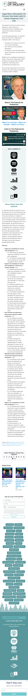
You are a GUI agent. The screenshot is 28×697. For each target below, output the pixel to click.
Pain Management (19, 546)
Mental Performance (14, 578)
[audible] (14, 185)
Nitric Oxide (9, 599)
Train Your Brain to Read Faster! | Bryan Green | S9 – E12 (7, 482)
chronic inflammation (10, 590)
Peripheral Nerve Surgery (14, 556)
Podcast (7, 445)
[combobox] (5, 507)
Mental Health (14, 549)
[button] (3, 479)
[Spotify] (14, 160)
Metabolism (20, 571)
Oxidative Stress (14, 587)
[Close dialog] (26, 681)
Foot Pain (20, 590)
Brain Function (8, 546)
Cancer (18, 543)
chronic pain (8, 527)
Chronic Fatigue (20, 562)
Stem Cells (18, 584)
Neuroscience (9, 540)
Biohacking (9, 537)
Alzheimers (18, 537)
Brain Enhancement (9, 581)
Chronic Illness (11, 559)
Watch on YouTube (9, 122)
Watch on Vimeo (17, 124)
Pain (19, 530)
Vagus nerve (18, 445)
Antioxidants (21, 596)
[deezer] (14, 177)
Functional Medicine (9, 571)
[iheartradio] (14, 169)
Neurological (8, 443)
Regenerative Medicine (14, 552)
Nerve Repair (20, 581)
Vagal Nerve (12, 445)
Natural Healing (18, 565)
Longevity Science (14, 568)
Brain (19, 559)
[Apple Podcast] (14, 152)
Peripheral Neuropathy (9, 596)
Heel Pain (10, 584)
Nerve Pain (18, 442)
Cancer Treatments (8, 562)
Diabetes (19, 534)
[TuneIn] (14, 193)
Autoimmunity (19, 599)
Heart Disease (7, 593)
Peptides (8, 565)
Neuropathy (13, 443)
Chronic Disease (19, 527)
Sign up (14, 517)
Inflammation (12, 442)
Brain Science (19, 574)
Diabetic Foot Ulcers (19, 593)
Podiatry (18, 524)
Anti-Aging (10, 543)
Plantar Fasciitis (14, 603)
